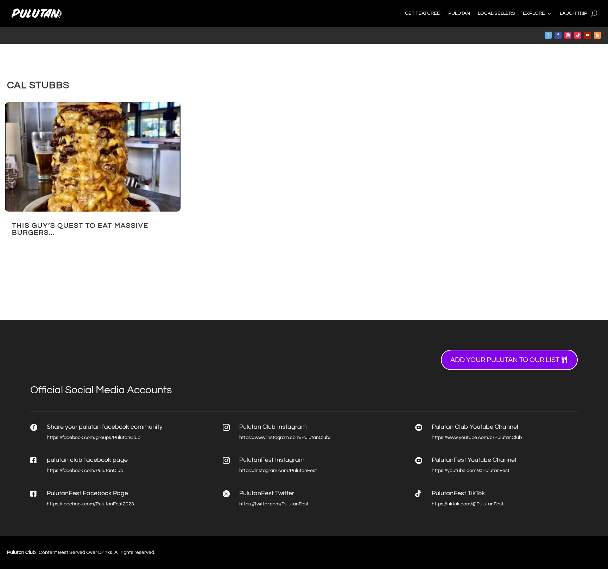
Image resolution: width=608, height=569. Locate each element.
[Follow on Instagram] (567, 35)
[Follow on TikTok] (577, 35)
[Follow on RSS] (597, 35)
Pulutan (459, 13)
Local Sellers (496, 13)
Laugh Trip (573, 13)
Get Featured (423, 13)
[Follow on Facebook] (548, 35)
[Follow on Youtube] (587, 35)
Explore (534, 13)
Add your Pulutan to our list (504, 359)
